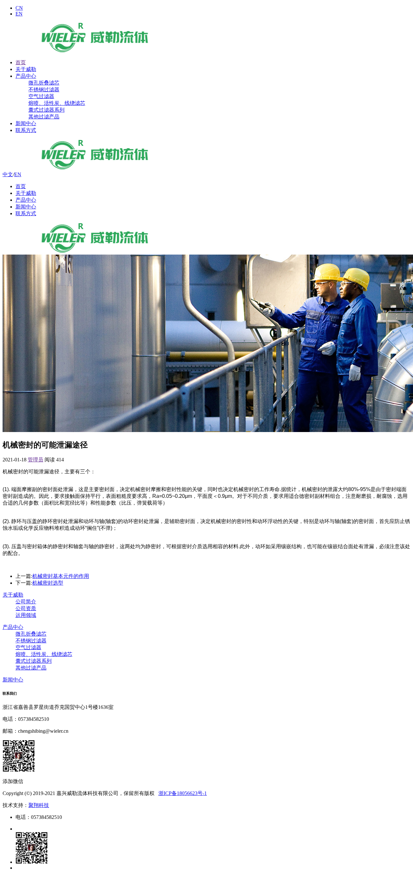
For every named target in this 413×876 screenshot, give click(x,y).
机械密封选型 (47, 583)
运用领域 (25, 615)
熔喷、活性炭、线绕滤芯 (56, 103)
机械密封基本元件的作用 (60, 576)
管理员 (35, 459)
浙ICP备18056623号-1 (182, 793)
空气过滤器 (41, 96)
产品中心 (25, 76)
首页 (20, 62)
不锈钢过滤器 (43, 89)
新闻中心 (25, 123)
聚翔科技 (38, 805)
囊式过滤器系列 (46, 110)
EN (19, 13)
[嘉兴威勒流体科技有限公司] (95, 168)
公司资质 (25, 608)
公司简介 (25, 601)
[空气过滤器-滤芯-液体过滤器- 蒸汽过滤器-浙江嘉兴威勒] (95, 51)
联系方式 (25, 130)
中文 (8, 174)
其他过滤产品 (43, 116)
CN (19, 8)
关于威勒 (25, 69)
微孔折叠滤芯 (43, 83)
